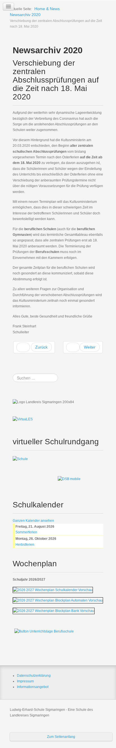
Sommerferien (26, 532)
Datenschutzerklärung (34, 676)
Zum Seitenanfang (61, 737)
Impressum (25, 681)
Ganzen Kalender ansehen (33, 521)
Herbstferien (24, 545)
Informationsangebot (32, 687)
